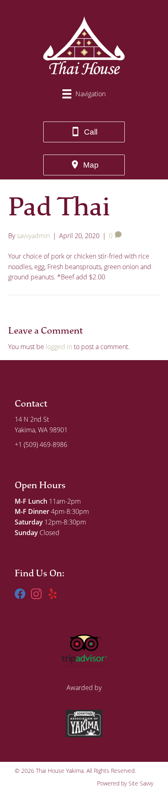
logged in (59, 346)
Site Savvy (140, 783)
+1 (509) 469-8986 (41, 444)
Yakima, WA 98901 (41, 429)
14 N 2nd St (32, 419)
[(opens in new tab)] (84, 646)
